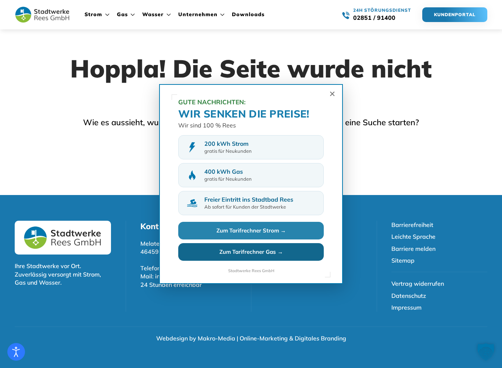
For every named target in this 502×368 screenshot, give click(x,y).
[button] (486, 352)
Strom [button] (93, 14)
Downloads (248, 14)
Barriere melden (413, 248)
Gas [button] (122, 14)
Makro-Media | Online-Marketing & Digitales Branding (272, 338)
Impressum (406, 307)
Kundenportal (455, 14)
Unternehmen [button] (198, 14)
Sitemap (403, 260)
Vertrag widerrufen (417, 283)
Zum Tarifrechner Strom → (251, 230)
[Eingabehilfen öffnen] (16, 352)
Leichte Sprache (413, 236)
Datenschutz (408, 295)
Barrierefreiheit (412, 224)
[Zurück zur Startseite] (42, 14)
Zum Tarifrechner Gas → (251, 251)
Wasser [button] (153, 14)
